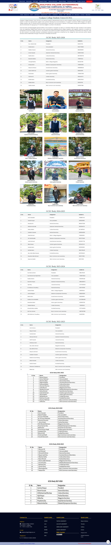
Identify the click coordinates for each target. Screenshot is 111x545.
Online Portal (22, 1)
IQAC (49, 14)
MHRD (45, 529)
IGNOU (46, 532)
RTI (73, 14)
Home (21, 14)
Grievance (77, 14)
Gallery (82, 527)
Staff (31, 14)
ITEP (65, 14)
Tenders (83, 524)
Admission (36, 14)
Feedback (55, 14)
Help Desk (87, 14)
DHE (45, 535)
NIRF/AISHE (68, 14)
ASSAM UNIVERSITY (61, 529)
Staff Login (35, 1)
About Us (26, 14)
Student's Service (81, 1)
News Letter (29, 1)
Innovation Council (71, 1)
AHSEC (45, 521)
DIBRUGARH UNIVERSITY (62, 527)
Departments (44, 14)
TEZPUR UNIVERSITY (61, 521)
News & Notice (84, 521)
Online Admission (89, 1)
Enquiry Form (84, 532)
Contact (82, 14)
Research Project (43, 1)
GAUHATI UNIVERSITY (61, 524)
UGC (45, 524)
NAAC (45, 527)
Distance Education (52, 1)
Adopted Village (62, 1)
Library (60, 14)
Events (82, 529)
